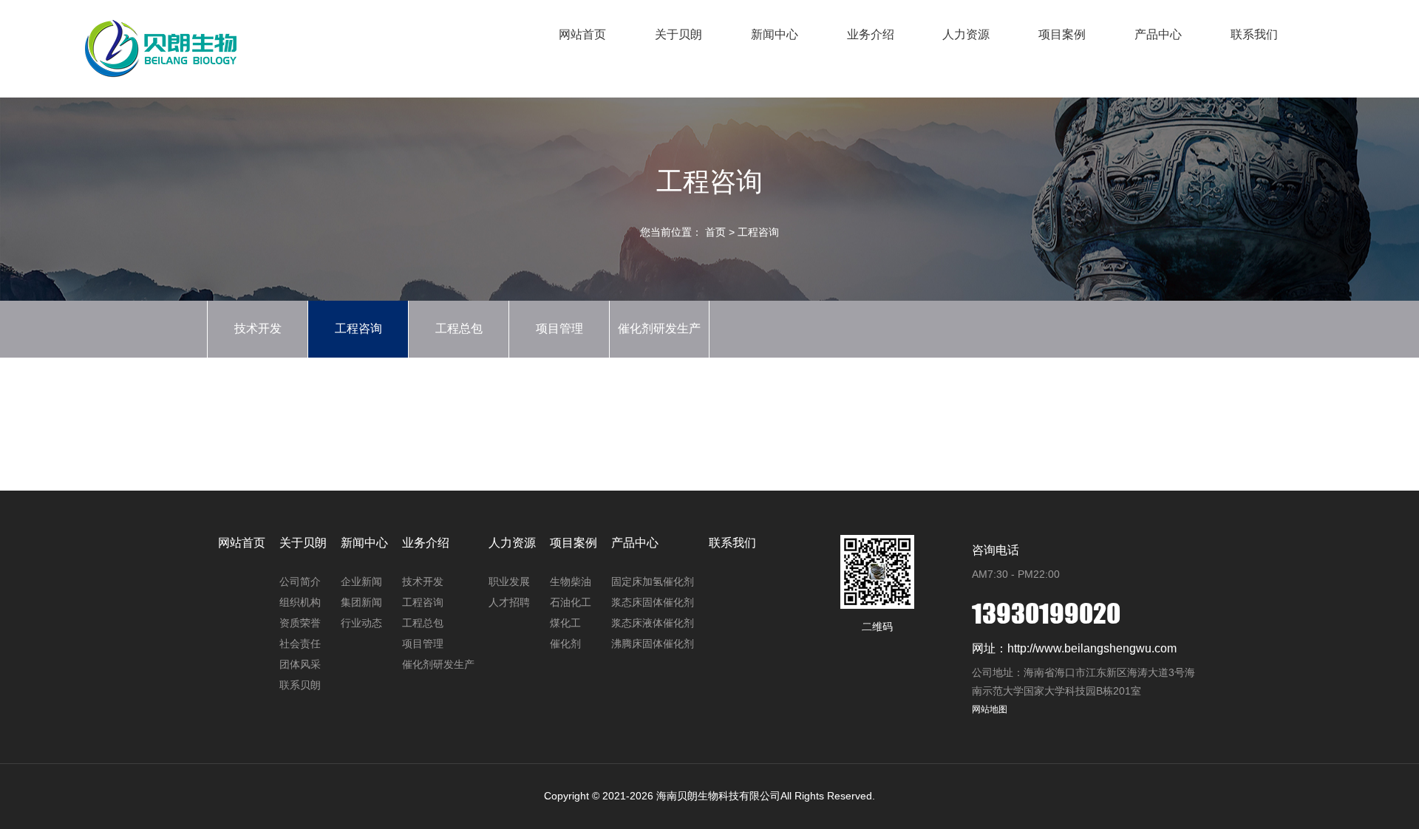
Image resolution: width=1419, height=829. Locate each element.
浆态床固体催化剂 (652, 602)
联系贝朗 (300, 685)
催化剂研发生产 (659, 328)
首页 (715, 232)
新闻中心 (774, 34)
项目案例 (1062, 34)
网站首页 (582, 34)
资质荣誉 (300, 623)
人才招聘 (509, 602)
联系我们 (1254, 34)
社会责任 (300, 643)
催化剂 (565, 643)
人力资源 (966, 34)
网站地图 (989, 709)
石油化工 (570, 602)
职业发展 (509, 581)
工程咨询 (758, 232)
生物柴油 (570, 581)
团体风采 (300, 664)
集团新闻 (361, 602)
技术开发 (258, 328)
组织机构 (300, 602)
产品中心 (1158, 34)
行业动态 (361, 623)
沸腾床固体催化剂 (652, 643)
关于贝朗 (678, 34)
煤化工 (565, 623)
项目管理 (559, 328)
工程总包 (459, 328)
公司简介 (300, 581)
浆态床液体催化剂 (652, 623)
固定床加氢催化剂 (652, 581)
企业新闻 (361, 581)
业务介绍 (870, 34)
